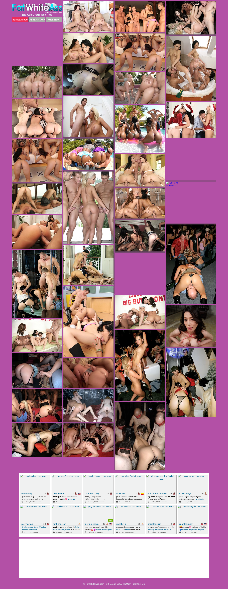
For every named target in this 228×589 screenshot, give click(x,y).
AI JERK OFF (37, 19)
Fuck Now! (54, 19)
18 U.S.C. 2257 (114, 584)
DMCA (127, 584)
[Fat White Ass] (37, 8)
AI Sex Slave (20, 19)
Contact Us (139, 584)
